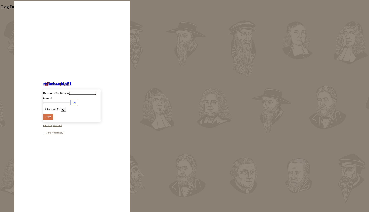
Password (47, 98)
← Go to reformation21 (54, 132)
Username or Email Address (56, 93)
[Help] (63, 110)
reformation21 (57, 83)
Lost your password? (52, 125)
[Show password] (74, 102)
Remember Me (53, 109)
